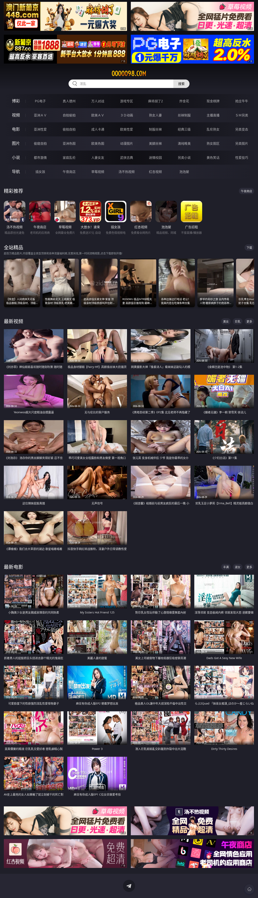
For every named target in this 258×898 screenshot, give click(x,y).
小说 (16, 157)
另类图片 (241, 143)
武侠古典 (126, 157)
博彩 (16, 101)
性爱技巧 (241, 157)
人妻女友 (97, 157)
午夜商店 (69, 172)
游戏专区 (126, 101)
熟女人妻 (155, 115)
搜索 (181, 84)
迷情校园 (155, 157)
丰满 (226, 567)
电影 (16, 129)
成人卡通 (97, 129)
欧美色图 (97, 143)
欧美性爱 (126, 129)
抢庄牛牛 (241, 101)
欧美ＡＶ (97, 115)
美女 (226, 321)
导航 (16, 171)
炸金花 (184, 101)
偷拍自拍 (69, 129)
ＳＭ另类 (241, 115)
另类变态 (241, 129)
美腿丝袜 (155, 143)
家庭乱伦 (69, 157)
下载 (249, 247)
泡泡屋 (184, 172)
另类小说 (184, 157)
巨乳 (237, 321)
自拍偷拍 (69, 115)
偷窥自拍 (40, 143)
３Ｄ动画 (126, 115)
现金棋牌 (213, 101)
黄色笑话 (213, 157)
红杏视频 (155, 172)
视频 (16, 115)
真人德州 (69, 101)
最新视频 (13, 321)
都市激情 (40, 157)
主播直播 (213, 115)
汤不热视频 (127, 172)
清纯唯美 (184, 143)
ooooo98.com (129, 73)
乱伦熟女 (213, 129)
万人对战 (97, 101)
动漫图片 (126, 143)
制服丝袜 (155, 129)
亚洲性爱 (40, 129)
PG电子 (40, 101)
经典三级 (184, 129)
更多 (249, 321)
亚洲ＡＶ (40, 115)
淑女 (237, 567)
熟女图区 (213, 143)
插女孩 (40, 172)
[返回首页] (249, 889)
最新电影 (13, 566)
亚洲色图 (69, 143)
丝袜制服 (184, 115)
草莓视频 (97, 172)
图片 (16, 143)
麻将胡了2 (155, 101)
